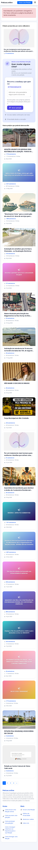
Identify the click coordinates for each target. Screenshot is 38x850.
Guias (5, 806)
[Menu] (35, 2)
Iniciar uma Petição (25, 2)
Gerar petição (16, 108)
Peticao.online (7, 2)
